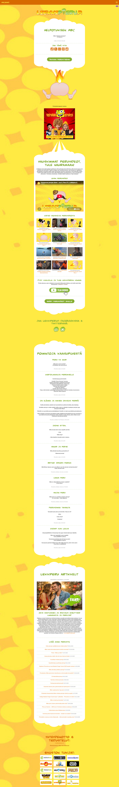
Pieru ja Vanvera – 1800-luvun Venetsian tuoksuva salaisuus (57, 706)
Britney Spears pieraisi (59, 463)
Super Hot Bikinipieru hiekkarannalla (59, 258)
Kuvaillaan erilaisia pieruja (56, 659)
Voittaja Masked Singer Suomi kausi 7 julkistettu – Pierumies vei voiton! (57, 696)
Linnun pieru (59, 477)
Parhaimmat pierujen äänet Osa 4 (75, 230)
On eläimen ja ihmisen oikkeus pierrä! (59, 400)
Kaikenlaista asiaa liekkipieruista (57, 710)
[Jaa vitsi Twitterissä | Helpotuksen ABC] (55, 49)
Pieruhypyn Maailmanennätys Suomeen (44, 258)
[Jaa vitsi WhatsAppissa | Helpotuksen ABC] (59, 49)
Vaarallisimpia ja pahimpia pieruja (57, 663)
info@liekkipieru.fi (59, 743)
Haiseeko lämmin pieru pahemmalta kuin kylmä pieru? (57, 686)
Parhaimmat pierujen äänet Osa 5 (43, 230)
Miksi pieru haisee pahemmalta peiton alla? (56, 703)
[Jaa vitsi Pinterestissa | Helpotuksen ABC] (63, 49)
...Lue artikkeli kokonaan (69, 633)
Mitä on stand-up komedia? (56, 700)
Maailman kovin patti (61, 243)
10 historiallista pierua (57, 676)
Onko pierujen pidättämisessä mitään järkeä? (57, 646)
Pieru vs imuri (59, 359)
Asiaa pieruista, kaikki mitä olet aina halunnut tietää (56, 656)
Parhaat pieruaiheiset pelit (56, 683)
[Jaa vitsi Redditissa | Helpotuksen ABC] (66, 49)
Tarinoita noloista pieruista (56, 679)
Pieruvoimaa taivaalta (59, 507)
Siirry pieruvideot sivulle (59, 301)
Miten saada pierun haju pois (57, 690)
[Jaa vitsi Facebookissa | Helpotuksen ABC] (52, 49)
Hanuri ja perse (59, 446)
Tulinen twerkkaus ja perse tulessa (59, 230)
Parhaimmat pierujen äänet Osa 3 (43, 244)
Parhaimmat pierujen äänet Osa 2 (75, 244)
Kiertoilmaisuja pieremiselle (59, 374)
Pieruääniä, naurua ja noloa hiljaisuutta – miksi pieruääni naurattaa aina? (57, 717)
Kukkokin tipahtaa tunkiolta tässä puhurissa (43, 272)
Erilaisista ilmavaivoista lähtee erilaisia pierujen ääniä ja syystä (57, 693)
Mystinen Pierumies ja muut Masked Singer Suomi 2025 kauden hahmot (57, 666)
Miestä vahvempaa (76, 258)
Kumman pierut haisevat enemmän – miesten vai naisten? (57, 713)
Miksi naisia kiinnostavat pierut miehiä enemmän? (57, 649)
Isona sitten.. (59, 425)
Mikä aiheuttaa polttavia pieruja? (57, 669)
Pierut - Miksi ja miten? (56, 652)
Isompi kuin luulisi (59, 528)
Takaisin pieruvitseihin (59, 59)
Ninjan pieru (59, 492)
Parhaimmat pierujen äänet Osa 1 (75, 272)
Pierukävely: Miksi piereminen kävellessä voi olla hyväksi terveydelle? (57, 673)
